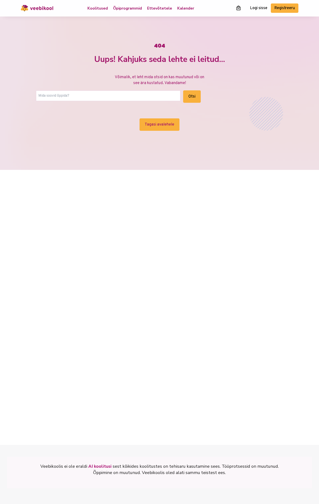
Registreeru (284, 8)
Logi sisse (258, 8)
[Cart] (238, 8)
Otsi (192, 96)
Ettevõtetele (159, 8)
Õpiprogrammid (127, 8)
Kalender (185, 8)
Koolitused (97, 8)
